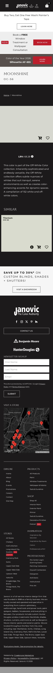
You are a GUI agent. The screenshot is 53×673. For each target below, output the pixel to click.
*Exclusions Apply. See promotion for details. (24, 646)
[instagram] (21, 322)
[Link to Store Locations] (26, 430)
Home (6, 95)
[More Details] (32, 247)
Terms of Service (18, 387)
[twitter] (26, 322)
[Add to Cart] (40, 138)
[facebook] (16, 322)
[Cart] (47, 6)
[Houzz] (36, 322)
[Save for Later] (48, 138)
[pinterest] (31, 322)
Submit (12, 394)
